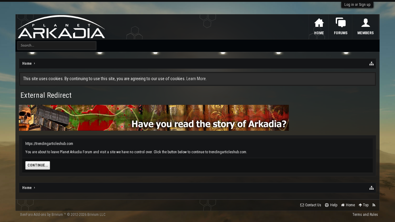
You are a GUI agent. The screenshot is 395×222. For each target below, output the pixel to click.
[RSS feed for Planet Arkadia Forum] (374, 205)
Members (365, 33)
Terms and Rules (365, 214)
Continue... (37, 165)
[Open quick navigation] (371, 63)
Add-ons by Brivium (63, 214)
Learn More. (196, 78)
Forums (340, 33)
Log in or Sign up (357, 4)
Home (319, 33)
